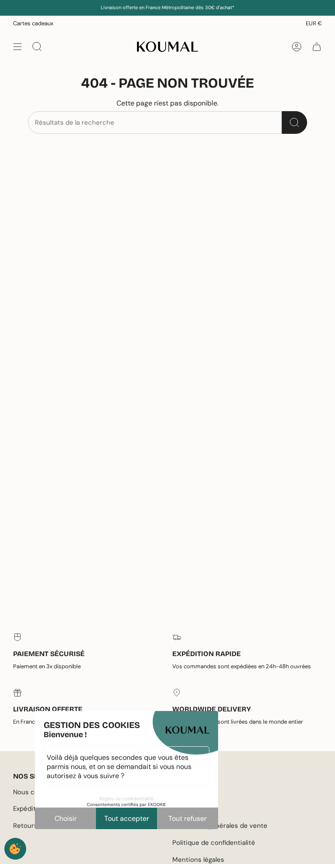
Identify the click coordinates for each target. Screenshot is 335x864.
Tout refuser (187, 818)
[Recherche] (294, 122)
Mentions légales (198, 859)
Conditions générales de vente (219, 825)
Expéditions (31, 808)
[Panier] (317, 47)
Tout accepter (126, 818)
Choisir (66, 818)
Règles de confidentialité (126, 799)
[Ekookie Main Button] (15, 849)
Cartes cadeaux (33, 23)
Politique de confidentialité (213, 842)
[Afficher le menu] (17, 47)
